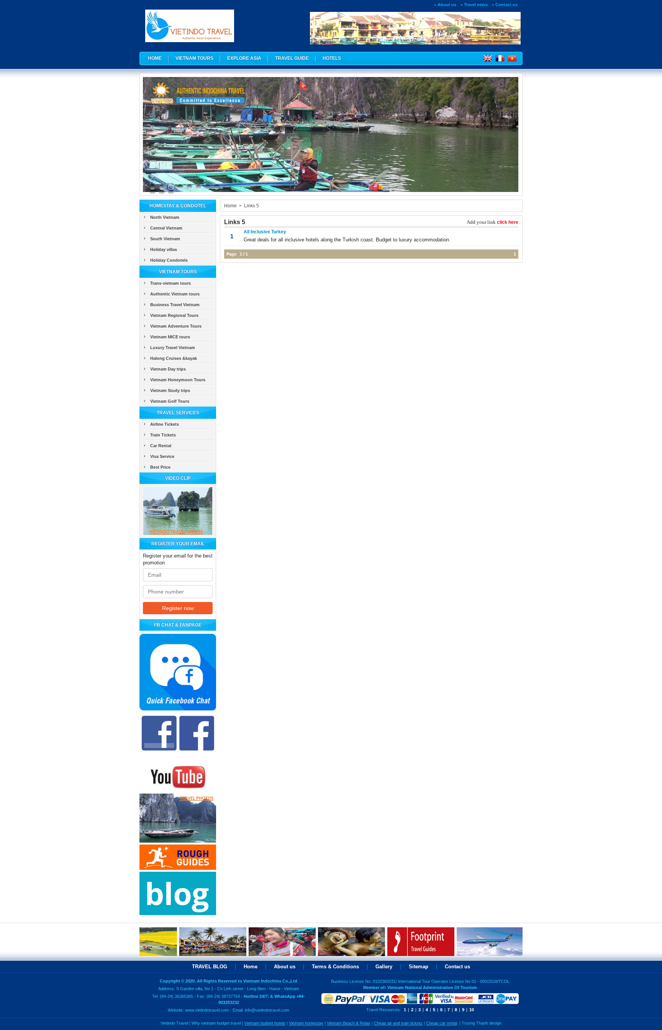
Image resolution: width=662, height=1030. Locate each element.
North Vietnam (164, 217)
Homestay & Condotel (177, 205)
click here (507, 222)
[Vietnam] (511, 60)
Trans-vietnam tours (170, 283)
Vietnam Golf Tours (169, 401)
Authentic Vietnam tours (175, 294)
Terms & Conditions (335, 966)
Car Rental (160, 445)
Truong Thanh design (481, 1023)
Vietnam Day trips (168, 369)
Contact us (506, 4)
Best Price (160, 467)
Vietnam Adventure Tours (176, 326)
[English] (487, 60)
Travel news (476, 4)
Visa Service (162, 456)
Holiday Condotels (169, 260)
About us (447, 4)
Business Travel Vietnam (175, 304)
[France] (498, 60)
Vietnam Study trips (170, 390)
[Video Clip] (177, 533)
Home (155, 58)
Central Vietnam (166, 228)
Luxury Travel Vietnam (172, 347)
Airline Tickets (164, 424)
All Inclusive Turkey (265, 232)
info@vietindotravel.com (267, 1010)
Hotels (332, 58)
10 (471, 1009)
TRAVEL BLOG (209, 966)
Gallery (383, 966)
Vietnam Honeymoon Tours (177, 379)
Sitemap (418, 966)
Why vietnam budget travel (216, 1023)
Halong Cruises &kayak (173, 358)
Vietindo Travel (174, 1023)
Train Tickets (163, 435)
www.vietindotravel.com (207, 1010)
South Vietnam (165, 238)
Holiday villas (163, 249)
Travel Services (178, 412)
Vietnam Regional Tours (174, 315)
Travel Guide (292, 58)
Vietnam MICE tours (170, 337)
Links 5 (251, 205)
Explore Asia (244, 58)
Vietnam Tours (194, 58)
